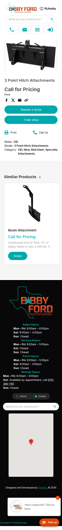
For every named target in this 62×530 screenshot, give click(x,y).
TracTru (42, 487)
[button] (12, 30)
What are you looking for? (25, 19)
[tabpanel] (31, 55)
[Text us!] (49, 522)
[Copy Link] (26, 100)
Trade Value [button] (31, 119)
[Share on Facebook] (6, 100)
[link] (50, 30)
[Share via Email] (20, 100)
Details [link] (18, 256)
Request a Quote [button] (31, 109)
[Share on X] (13, 100)
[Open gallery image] (31, 55)
